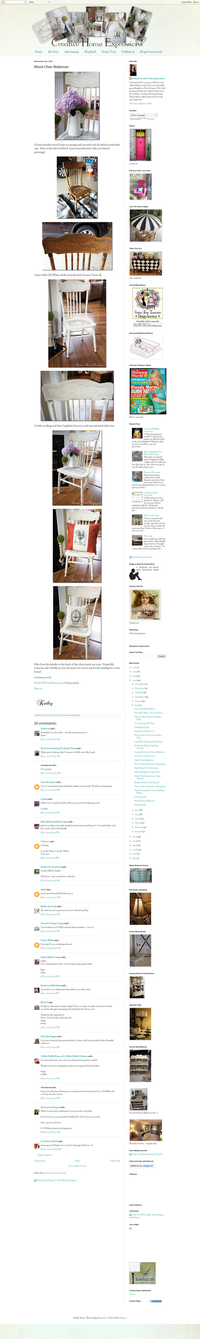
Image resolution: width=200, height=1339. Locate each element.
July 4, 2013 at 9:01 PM (50, 993)
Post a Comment (45, 1155)
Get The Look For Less (144, 756)
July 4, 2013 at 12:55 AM (50, 880)
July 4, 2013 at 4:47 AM (50, 914)
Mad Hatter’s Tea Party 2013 (146, 768)
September (140, 697)
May (137, 814)
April (137, 818)
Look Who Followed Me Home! (148, 741)
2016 (135, 667)
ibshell (43, 889)
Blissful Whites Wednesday (48, 683)
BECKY (44, 1002)
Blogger (123, 1318)
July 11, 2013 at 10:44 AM (51, 1149)
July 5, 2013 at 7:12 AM (50, 1078)
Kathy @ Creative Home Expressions (148, 78)
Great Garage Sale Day (144, 723)
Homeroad (45, 728)
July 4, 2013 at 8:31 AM (50, 931)
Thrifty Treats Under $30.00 (146, 782)
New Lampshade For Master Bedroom (153, 453)
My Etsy (53, 52)
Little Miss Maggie (49, 1036)
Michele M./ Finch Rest (51, 867)
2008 (135, 854)
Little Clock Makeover (144, 760)
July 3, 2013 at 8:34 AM (50, 756)
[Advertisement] (142, 1246)
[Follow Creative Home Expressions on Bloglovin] (142, 1167)
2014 (135, 676)
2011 (134, 841)
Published (128, 52)
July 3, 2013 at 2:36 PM (50, 812)
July (137, 705)
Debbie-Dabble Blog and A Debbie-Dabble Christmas (64, 1056)
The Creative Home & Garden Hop (147, 718)
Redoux (38, 688)
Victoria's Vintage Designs (52, 923)
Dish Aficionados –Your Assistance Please (149, 791)
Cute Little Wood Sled (144, 709)
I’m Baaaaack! (140, 797)
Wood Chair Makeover (144, 801)
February (139, 827)
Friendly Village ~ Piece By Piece (148, 713)
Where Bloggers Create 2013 (147, 772)
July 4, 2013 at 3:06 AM (50, 897)
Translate (151, 119)
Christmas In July (141, 727)
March (138, 823)
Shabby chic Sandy (49, 906)
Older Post (115, 1161)
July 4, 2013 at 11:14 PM (50, 1047)
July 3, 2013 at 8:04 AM (50, 739)
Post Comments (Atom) (56, 1173)
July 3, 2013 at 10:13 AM (50, 773)
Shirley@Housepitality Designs (54, 821)
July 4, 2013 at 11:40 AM (50, 948)
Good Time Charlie (49, 1141)
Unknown (45, 841)
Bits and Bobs (140, 805)
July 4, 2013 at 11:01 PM (50, 1027)
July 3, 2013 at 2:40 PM (50, 832)
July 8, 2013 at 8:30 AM (50, 1132)
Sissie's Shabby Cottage (51, 957)
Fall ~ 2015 (148, 536)
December (140, 684)
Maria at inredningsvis (50, 1107)
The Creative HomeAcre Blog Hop (150, 764)
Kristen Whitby (47, 940)
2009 (135, 849)
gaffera (104, 1318)
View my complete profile (140, 103)
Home (38, 52)
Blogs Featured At (151, 52)
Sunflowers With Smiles (51, 985)
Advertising (71, 52)
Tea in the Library (48, 782)
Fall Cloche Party (151, 515)
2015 (134, 671)
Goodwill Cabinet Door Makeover (149, 752)
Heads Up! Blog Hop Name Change (146, 747)
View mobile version (77, 1166)
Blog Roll (90, 52)
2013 (135, 680)
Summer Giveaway (152, 472)
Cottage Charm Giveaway (151, 494)
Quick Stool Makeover (144, 731)
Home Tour (109, 52)
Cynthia (44, 799)
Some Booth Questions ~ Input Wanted (147, 777)
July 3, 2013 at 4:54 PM (50, 858)
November (140, 688)
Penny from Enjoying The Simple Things (58, 748)
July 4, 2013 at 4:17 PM (50, 976)
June (137, 810)
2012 (134, 836)
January (138, 831)
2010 (135, 845)
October (139, 692)
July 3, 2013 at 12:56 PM (50, 790)
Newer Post (40, 1161)
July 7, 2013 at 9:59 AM (50, 1098)
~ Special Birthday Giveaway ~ (151, 430)
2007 (135, 858)
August (138, 701)
